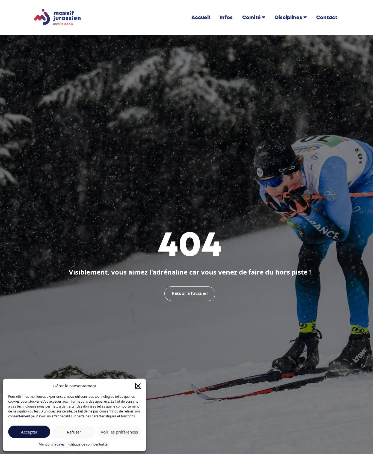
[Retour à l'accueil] (57, 17)
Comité (251, 17)
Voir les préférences (119, 432)
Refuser (74, 432)
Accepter (29, 432)
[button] (138, 385)
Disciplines (288, 17)
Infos (226, 17)
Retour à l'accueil (190, 293)
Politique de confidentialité (87, 444)
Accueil (200, 17)
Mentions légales (52, 444)
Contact (326, 17)
